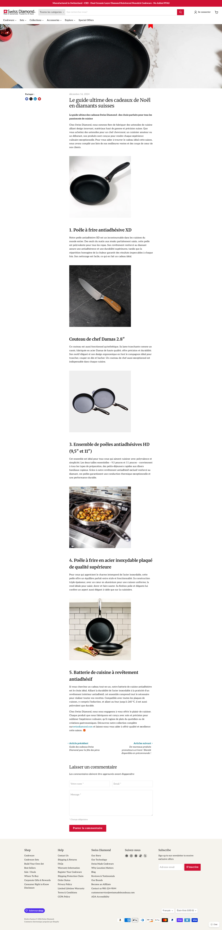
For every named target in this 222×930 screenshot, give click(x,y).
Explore (69, 20)
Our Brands (97, 880)
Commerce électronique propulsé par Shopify (41, 922)
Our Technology (99, 859)
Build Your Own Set (34, 864)
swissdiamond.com (83, 726)
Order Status (64, 880)
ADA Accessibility (100, 896)
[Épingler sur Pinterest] (39, 98)
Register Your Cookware (70, 872)
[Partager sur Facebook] (26, 98)
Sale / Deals (30, 872)
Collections (36, 20)
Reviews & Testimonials (103, 876)
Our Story (96, 855)
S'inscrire (192, 867)
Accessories (53, 20)
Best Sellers (30, 868)
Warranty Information (69, 868)
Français (166, 910)
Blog (93, 872)
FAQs (60, 864)
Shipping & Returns (67, 859)
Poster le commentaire (88, 828)
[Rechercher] (180, 12)
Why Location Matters (102, 868)
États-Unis (185, 910)
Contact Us (63, 855)
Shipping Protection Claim (71, 876)
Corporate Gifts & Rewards (37, 880)
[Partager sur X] (31, 98)
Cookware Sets (31, 859)
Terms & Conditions (67, 892)
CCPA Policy (64, 896)
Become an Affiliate (101, 884)
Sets (22, 20)
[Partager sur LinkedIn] (35, 98)
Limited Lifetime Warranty (71, 888)
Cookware (9, 20)
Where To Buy (31, 876)
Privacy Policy (65, 884)
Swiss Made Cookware (102, 864)
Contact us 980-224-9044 (103, 888)
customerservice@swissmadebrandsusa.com (113, 892)
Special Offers (86, 20)
